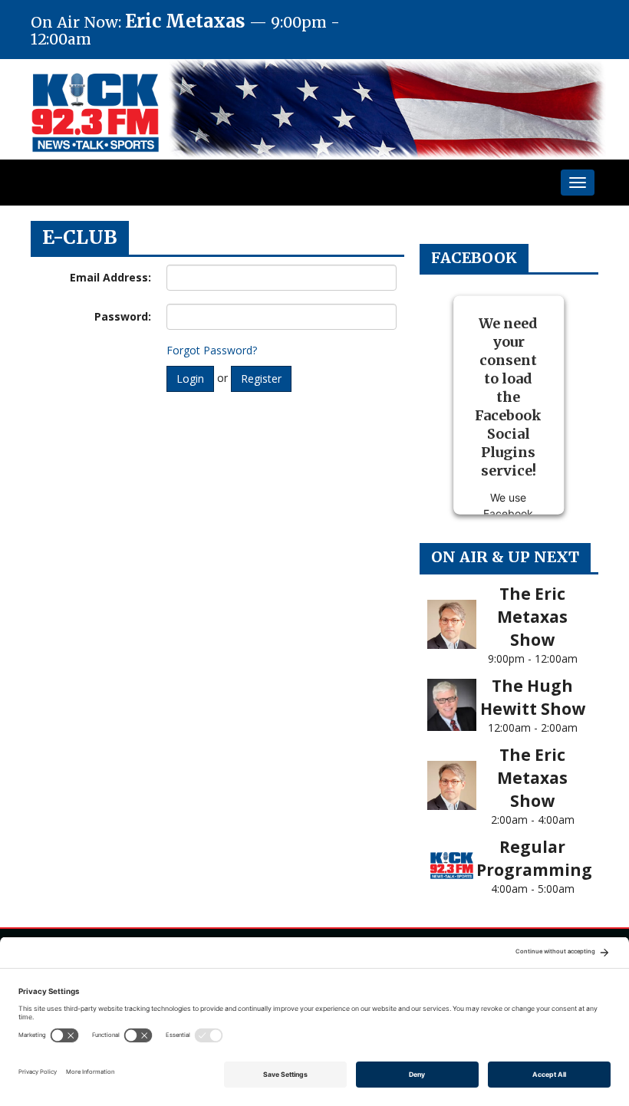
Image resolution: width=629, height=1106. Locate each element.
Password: (122, 316)
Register (261, 378)
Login (190, 378)
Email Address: (110, 277)
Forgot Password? (211, 350)
